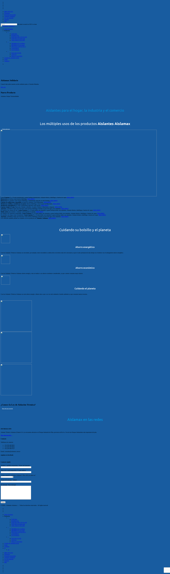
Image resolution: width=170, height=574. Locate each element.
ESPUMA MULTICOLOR (19, 37)
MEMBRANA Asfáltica (18, 43)
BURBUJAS (15, 35)
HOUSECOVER (16, 53)
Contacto (6, 61)
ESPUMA (14, 34)
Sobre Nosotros (8, 29)
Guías (6, 59)
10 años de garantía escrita (11, 543)
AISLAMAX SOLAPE (18, 40)
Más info (3, 87)
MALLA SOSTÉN (16, 56)
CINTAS (13, 54)
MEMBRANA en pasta (18, 530)
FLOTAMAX (15, 50)
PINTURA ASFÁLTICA (18, 532)
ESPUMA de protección (18, 38)
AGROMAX (15, 48)
